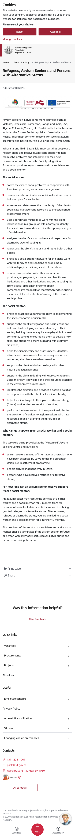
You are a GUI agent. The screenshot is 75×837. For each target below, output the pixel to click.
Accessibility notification (18, 718)
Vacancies (10, 645)
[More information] (19, 777)
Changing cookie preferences (21, 738)
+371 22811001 (16, 759)
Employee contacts (15, 698)
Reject (19, 31)
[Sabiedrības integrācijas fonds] (31, 54)
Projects (9, 665)
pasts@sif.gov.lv (16, 765)
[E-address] (10, 777)
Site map (9, 728)
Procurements (12, 655)
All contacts (20, 787)
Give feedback (37, 619)
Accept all (55, 31)
